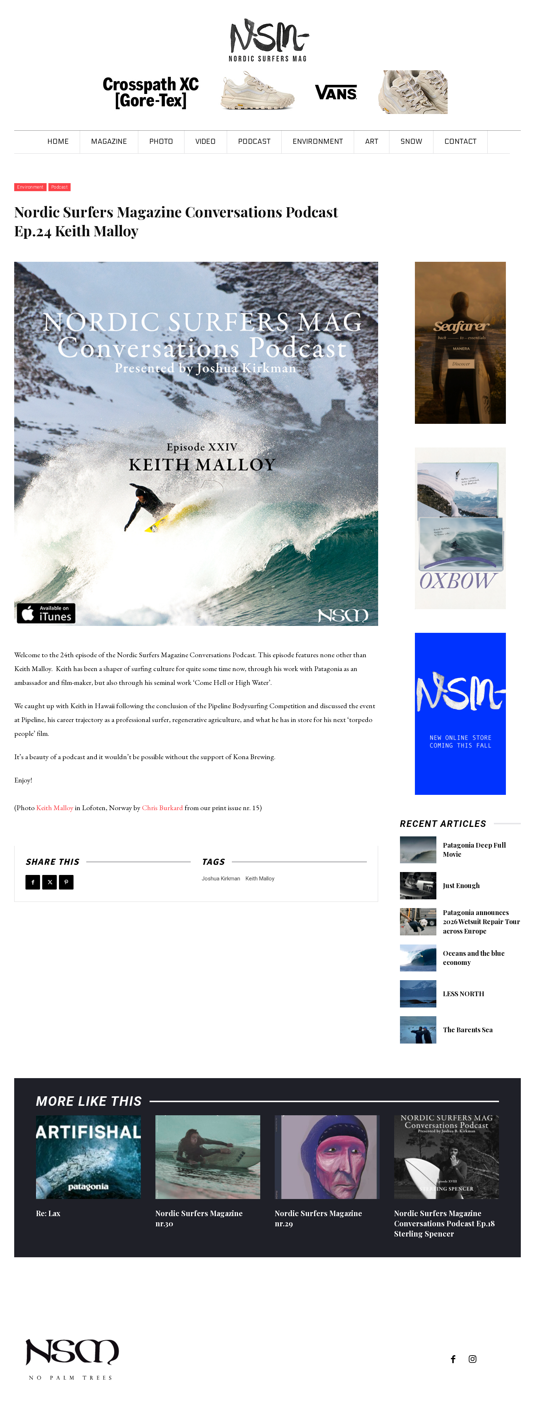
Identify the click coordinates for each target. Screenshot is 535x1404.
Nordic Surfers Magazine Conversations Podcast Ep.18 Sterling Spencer (444, 1223)
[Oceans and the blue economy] (418, 958)
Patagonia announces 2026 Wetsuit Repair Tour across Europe (481, 921)
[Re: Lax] (88, 1157)
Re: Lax (48, 1213)
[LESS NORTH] (418, 993)
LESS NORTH (463, 993)
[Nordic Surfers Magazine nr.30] (207, 1157)
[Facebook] (32, 882)
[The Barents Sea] (418, 1030)
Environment (30, 187)
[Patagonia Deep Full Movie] (418, 850)
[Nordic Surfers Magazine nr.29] (327, 1157)
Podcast (59, 187)
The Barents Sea (468, 1029)
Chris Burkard (162, 807)
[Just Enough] (418, 885)
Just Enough (461, 885)
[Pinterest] (66, 882)
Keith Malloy (55, 807)
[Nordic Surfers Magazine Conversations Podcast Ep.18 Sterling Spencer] (446, 1157)
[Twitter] (49, 882)
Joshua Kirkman (221, 878)
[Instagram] (472, 1360)
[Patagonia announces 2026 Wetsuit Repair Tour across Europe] (418, 921)
